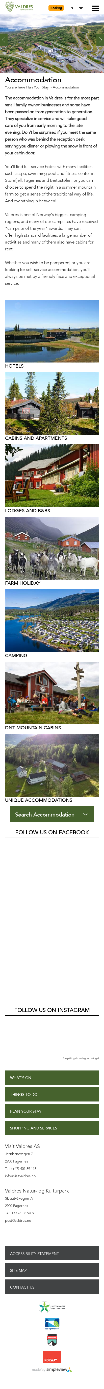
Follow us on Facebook (52, 832)
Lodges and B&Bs (27, 511)
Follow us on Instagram (52, 1010)
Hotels (14, 366)
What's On (20, 1078)
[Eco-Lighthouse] (52, 1324)
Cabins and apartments (36, 438)
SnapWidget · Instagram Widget (81, 1058)
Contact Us (22, 1287)
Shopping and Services (33, 1128)
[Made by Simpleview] (52, 1369)
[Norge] (52, 1357)
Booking (56, 8)
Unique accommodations (38, 800)
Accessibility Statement (34, 1253)
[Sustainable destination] (52, 1307)
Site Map (18, 1270)
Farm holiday (22, 583)
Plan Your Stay (25, 1111)
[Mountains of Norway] (52, 1340)
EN (70, 8)
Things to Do (23, 1095)
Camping (16, 655)
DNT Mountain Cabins (33, 728)
